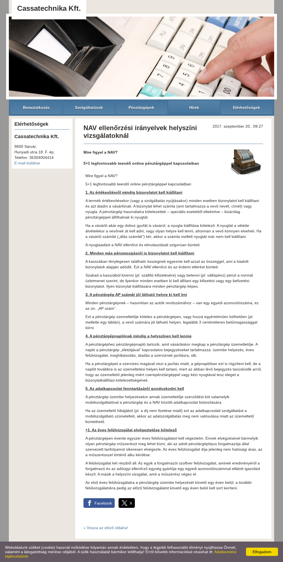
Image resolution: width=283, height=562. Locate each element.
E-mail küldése (27, 163)
